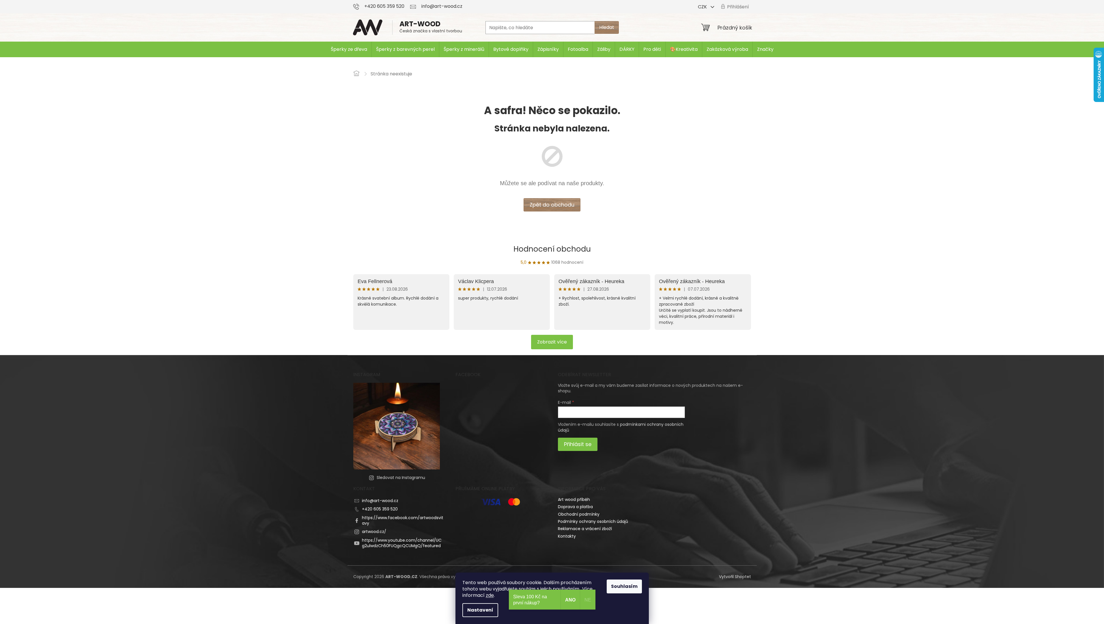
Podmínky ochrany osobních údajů (593, 521)
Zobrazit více (552, 342)
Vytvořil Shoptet (735, 577)
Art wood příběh (574, 499)
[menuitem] (348, 49)
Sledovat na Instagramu (401, 477)
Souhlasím (624, 586)
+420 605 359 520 (380, 509)
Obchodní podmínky (578, 514)
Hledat (606, 27)
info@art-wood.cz (380, 501)
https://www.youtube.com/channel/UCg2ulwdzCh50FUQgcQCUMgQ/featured (402, 543)
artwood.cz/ (374, 531)
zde (490, 595)
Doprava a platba (575, 507)
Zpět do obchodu (552, 204)
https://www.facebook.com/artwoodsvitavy (402, 520)
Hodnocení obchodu (552, 249)
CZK (703, 6)
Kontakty (567, 536)
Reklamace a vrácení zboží (585, 529)
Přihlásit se (577, 444)
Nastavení (480, 610)
